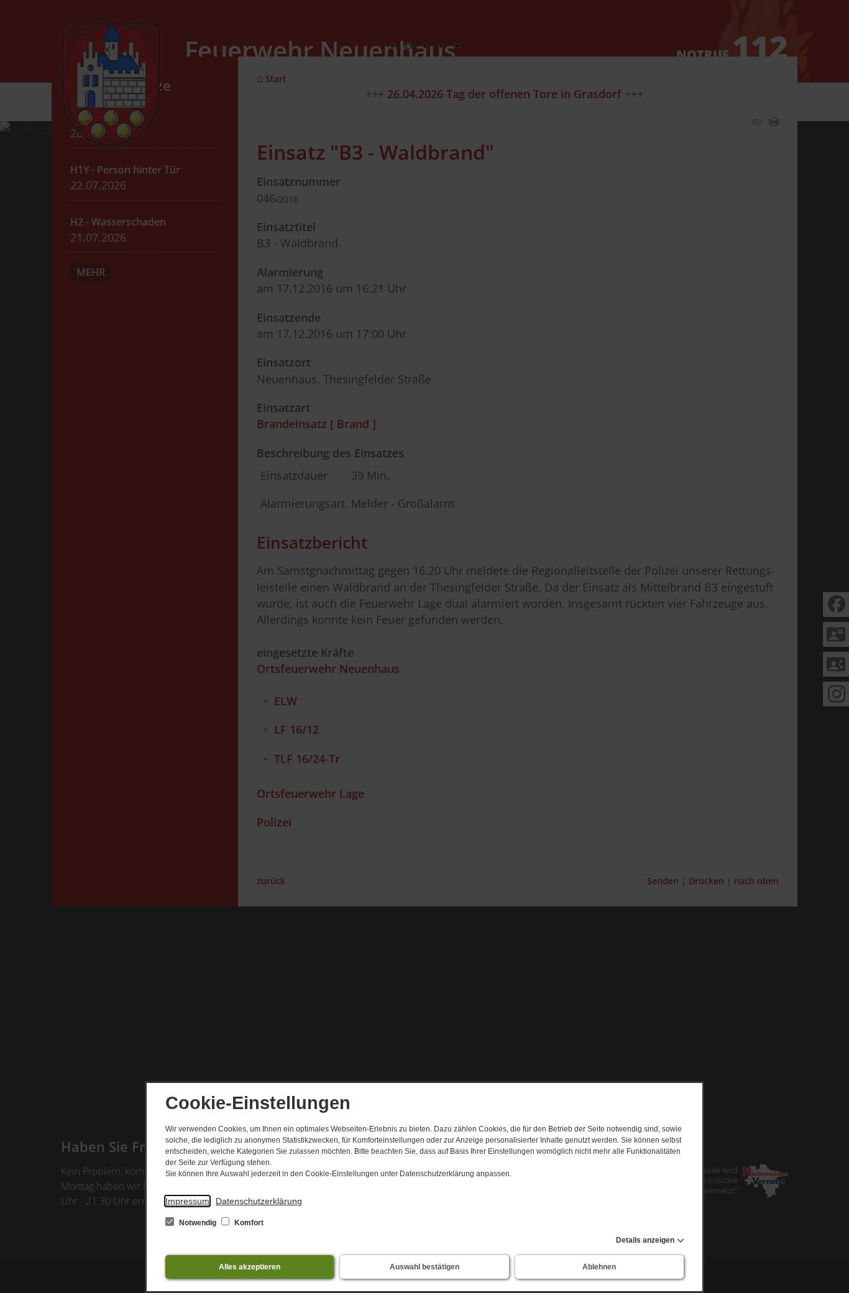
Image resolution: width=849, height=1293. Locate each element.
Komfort (248, 1222)
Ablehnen (599, 1267)
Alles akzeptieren (249, 1267)
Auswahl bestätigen (424, 1267)
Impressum (187, 1201)
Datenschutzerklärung (259, 1201)
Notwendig (197, 1222)
